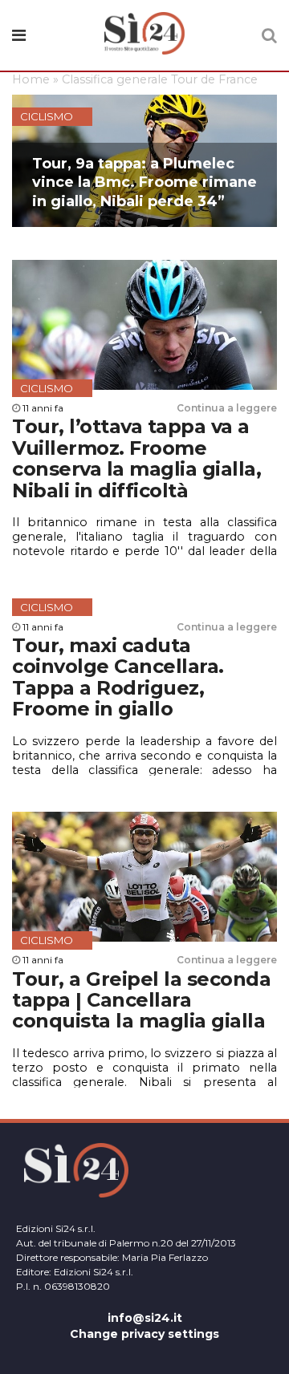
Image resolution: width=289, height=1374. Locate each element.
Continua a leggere (227, 408)
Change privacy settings (144, 1334)
